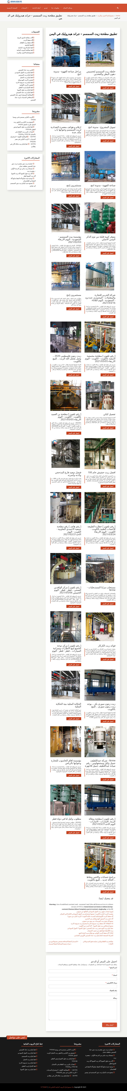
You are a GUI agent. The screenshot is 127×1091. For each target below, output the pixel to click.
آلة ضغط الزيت (28, 40)
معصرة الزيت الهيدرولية (25, 80)
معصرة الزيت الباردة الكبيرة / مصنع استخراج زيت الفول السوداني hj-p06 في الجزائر (86, 914)
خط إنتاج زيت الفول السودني (24, 72)
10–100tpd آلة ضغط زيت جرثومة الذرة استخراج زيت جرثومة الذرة (92, 923)
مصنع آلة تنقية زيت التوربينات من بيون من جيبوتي (97, 921)
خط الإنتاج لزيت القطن (26, 87)
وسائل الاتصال (67, 8)
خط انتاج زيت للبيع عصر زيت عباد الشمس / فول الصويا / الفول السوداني (90, 928)
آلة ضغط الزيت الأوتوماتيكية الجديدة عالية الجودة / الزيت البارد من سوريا (90, 916)
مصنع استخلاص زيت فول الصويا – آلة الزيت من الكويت (96, 926)
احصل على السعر (108, 88)
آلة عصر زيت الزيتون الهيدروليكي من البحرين (99, 919)
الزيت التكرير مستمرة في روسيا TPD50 (62, 1050)
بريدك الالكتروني (111, 983)
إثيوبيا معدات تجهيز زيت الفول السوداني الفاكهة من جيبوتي (94, 911)
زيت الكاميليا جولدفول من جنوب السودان (100, 931)
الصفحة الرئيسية (12, 8)
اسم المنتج (113, 968)
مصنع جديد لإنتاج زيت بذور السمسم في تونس (99, 1072)
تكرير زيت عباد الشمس (25, 70)
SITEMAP (44, 1087)
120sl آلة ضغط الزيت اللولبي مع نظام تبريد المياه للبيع (96, 933)
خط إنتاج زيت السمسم (26, 75)
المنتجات (24, 8)
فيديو (45, 8)
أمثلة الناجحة (36, 8)
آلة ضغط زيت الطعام (26, 43)
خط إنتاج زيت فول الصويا (25, 90)
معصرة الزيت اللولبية (26, 85)
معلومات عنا (55, 8)
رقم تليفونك (113, 990)
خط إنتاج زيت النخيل (26, 77)
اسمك (114, 975)
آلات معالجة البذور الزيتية (25, 38)
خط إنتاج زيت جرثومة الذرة (24, 82)
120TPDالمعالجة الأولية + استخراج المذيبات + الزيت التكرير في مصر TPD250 (23, 139)
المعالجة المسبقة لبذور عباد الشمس (21, 95)
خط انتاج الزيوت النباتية (25, 48)
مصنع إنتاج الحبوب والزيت (25, 53)
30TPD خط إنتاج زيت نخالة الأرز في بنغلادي (62, 1076)
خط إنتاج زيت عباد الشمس (24, 92)
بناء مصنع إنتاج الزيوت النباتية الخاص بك (61, 1087)
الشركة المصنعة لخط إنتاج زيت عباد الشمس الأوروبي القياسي (93, 935)
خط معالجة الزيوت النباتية (25, 50)
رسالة (115, 998)
